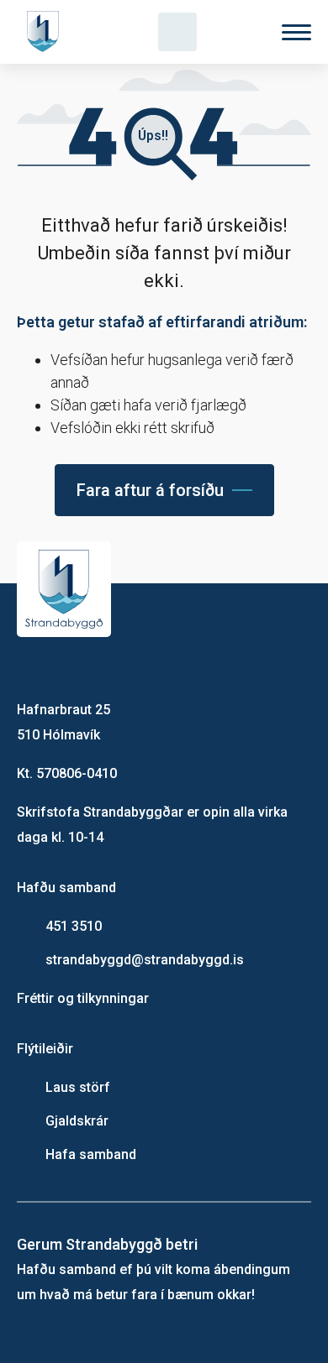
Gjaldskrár (76, 1121)
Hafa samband (90, 1154)
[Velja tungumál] (237, 32)
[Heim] (46, 32)
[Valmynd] (296, 32)
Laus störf (77, 1087)
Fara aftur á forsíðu (150, 490)
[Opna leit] (177, 32)
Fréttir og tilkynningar (83, 998)
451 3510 (73, 926)
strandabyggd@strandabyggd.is (144, 960)
